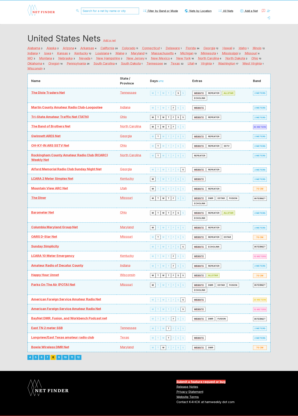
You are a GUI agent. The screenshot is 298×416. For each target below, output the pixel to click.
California (107, 48)
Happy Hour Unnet (45, 275)
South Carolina (104, 63)
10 (65, 357)
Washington (226, 63)
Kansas (62, 53)
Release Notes (187, 387)
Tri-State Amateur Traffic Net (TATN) (60, 117)
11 (72, 357)
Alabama (33, 48)
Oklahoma (34, 63)
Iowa (47, 53)
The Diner (38, 198)
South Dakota (131, 63)
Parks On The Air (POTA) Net (53, 284)
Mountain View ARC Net (49, 188)
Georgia (209, 48)
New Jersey (135, 58)
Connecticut (151, 48)
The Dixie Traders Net (48, 92)
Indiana (32, 53)
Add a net (109, 40)
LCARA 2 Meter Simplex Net (52, 178)
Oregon (53, 63)
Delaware (173, 48)
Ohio (254, 58)
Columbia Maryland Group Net (54, 227)
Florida (191, 48)
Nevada (84, 58)
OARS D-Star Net (44, 236)
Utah (191, 63)
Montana (45, 58)
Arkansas (87, 48)
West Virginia (252, 63)
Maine (120, 53)
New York (183, 58)
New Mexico (160, 58)
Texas (175, 63)
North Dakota (235, 58)
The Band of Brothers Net (50, 126)
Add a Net (249, 10)
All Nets (225, 10)
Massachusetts (162, 53)
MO (30, 58)
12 (78, 357)
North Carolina (208, 58)
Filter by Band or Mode (160, 10)
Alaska (51, 48)
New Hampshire (108, 58)
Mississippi (230, 53)
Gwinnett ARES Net (46, 136)
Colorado (128, 48)
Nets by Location (198, 10)
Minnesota (208, 53)
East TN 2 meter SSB (47, 328)
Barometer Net (42, 212)
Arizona (68, 48)
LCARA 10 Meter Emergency (52, 256)
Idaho (243, 48)
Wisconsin (35, 68)
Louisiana (102, 53)
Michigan (186, 53)
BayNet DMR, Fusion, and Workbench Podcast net (69, 318)
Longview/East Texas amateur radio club (62, 337)
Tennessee (155, 63)
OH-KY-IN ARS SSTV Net (50, 145)
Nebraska (65, 58)
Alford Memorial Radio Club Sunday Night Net (66, 169)
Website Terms (187, 397)
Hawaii (227, 48)
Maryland (138, 53)
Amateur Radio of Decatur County (57, 265)
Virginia (206, 63)
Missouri (251, 53)
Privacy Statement (189, 392)
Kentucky (81, 53)
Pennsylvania (76, 63)
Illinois (257, 48)
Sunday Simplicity (45, 246)
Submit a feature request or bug (201, 382)
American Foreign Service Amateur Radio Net (66, 299)
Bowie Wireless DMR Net (50, 347)
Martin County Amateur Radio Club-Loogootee (66, 107)
